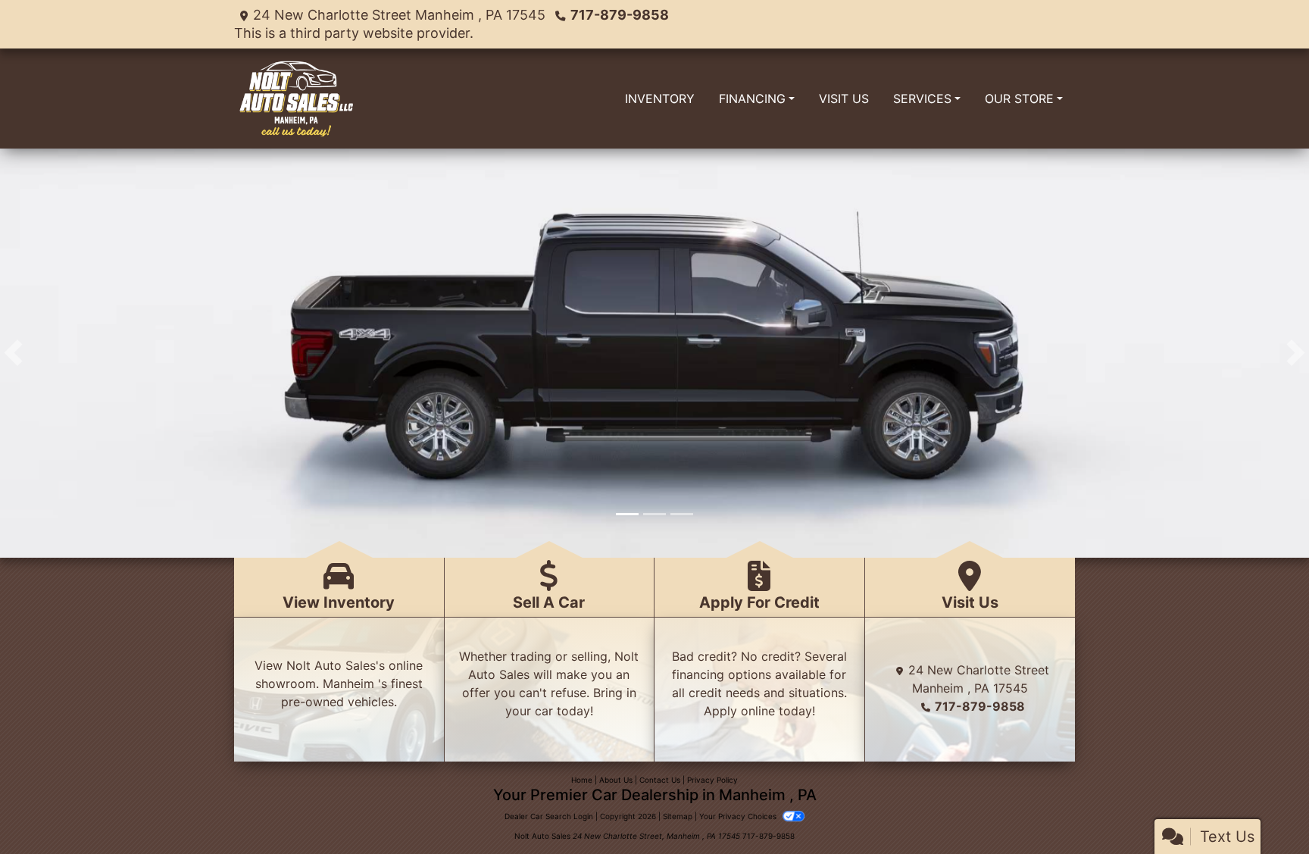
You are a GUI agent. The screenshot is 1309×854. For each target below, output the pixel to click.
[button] (13, 353)
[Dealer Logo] (296, 98)
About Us (616, 779)
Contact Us (659, 779)
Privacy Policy (712, 779)
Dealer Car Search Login (549, 816)
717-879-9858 (619, 15)
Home (581, 779)
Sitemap (677, 816)
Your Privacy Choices (739, 816)
